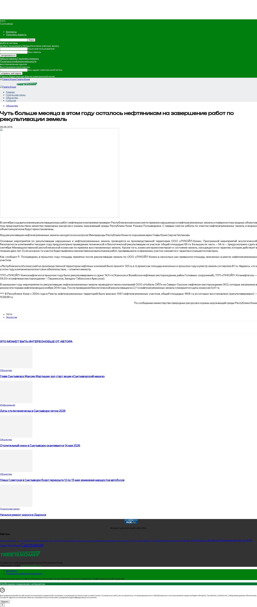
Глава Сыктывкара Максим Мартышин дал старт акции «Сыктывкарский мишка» (52, 376)
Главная (10, 92)
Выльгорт (12, 541)
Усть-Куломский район (25, 541)
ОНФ (130, 541)
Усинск (78, 541)
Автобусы (213, 540)
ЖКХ (249, 540)
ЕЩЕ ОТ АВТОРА (59, 341)
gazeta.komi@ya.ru (31, 565)
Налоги (146, 540)
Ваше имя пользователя (41, 48)
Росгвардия (4, 541)
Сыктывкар (32, 544)
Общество (12, 97)
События (11, 100)
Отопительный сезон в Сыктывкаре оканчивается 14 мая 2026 (40, 445)
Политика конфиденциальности (18, 61)
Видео (140, 540)
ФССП (194, 540)
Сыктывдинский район (107, 541)
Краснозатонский (89, 541)
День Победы (59, 541)
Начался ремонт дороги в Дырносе (23, 514)
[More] (62, 327)
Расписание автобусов (233, 540)
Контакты (11, 31)
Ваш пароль (34, 51)
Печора (186, 540)
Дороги (154, 540)
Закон (51, 541)
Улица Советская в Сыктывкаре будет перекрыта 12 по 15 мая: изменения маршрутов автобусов (62, 480)
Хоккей (37, 541)
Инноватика (164, 540)
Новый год (44, 541)
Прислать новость (16, 34)
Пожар (125, 541)
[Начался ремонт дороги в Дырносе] (16, 505)
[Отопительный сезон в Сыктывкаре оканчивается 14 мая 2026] (16, 436)
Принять (5, 602)
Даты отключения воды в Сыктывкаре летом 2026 (33, 410)
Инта (119, 541)
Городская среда (15, 94)
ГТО (135, 540)
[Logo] (8, 86)
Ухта (10, 545)
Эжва (17, 545)
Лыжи (3, 545)
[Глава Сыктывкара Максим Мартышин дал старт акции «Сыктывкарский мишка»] (16, 367)
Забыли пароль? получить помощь (19, 58)
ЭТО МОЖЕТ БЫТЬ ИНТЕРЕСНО (23, 341)
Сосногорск (176, 540)
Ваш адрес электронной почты (45, 69)
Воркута (202, 540)
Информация (7, 404)
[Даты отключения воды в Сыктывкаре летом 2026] (16, 402)
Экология (11, 317)
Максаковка (70, 541)
